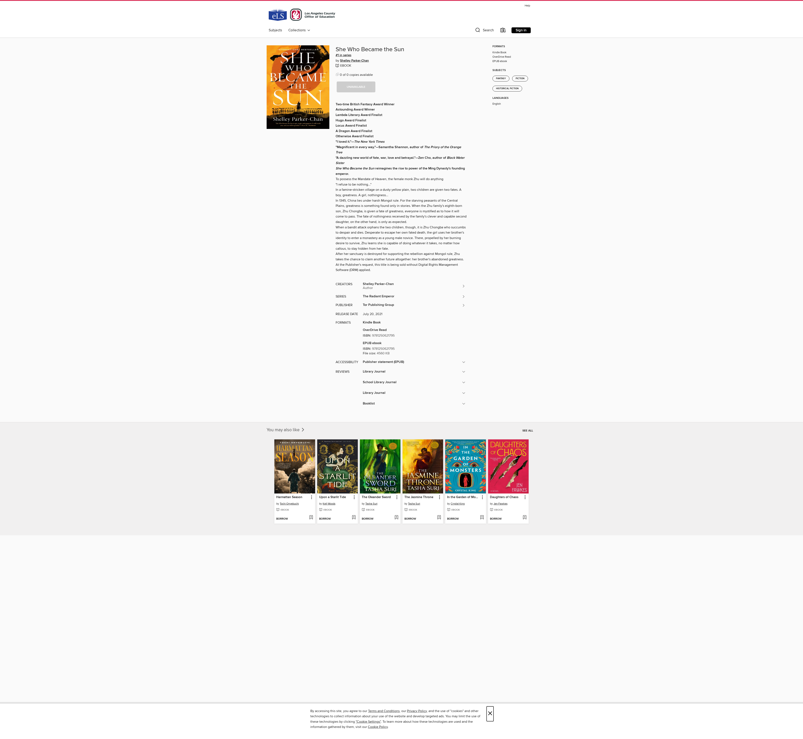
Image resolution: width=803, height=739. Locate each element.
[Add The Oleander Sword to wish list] (396, 517)
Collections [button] (297, 30)
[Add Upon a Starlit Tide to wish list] (353, 517)
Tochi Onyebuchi (289, 503)
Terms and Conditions (384, 711)
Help (527, 5)
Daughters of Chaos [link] (504, 497)
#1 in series (343, 55)
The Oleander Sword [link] (376, 497)
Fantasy (501, 78)
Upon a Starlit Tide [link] (332, 497)
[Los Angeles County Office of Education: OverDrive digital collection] (302, 14)
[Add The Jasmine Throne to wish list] (439, 517)
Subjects (275, 30)
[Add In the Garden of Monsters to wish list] (482, 517)
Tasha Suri (371, 503)
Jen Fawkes (501, 503)
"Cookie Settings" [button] (368, 722)
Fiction (520, 78)
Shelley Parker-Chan (354, 61)
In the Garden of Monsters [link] (463, 497)
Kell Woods (329, 503)
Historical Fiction (507, 88)
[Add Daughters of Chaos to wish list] (524, 517)
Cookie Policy (378, 727)
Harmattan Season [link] (289, 497)
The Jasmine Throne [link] (418, 497)
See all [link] (527, 430)
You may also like (284, 430)
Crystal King (458, 503)
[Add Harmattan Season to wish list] (311, 517)
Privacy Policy (417, 711)
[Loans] (503, 31)
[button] (484, 31)
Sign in (521, 30)
